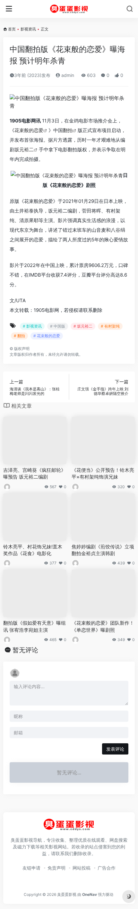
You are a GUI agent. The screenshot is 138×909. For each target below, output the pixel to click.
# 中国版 (57, 326)
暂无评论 (25, 650)
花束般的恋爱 (28, 130)
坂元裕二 (24, 149)
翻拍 (68, 130)
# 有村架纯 (110, 326)
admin (67, 75)
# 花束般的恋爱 (46, 335)
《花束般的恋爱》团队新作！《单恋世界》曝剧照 (103, 626)
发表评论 (115, 749)
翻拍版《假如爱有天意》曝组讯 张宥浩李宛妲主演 (34, 626)
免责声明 (56, 868)
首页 (12, 29)
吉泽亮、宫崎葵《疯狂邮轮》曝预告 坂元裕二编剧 (34, 473)
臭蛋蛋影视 (66, 894)
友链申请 (31, 868)
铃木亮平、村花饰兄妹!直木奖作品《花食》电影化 (32, 550)
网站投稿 (82, 868)
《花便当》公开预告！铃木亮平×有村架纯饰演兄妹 (103, 473)
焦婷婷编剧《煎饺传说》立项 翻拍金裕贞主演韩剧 (103, 550)
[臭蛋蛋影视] (69, 9)
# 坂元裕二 (82, 326)
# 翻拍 (19, 335)
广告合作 (107, 868)
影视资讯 (28, 29)
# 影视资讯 (32, 326)
